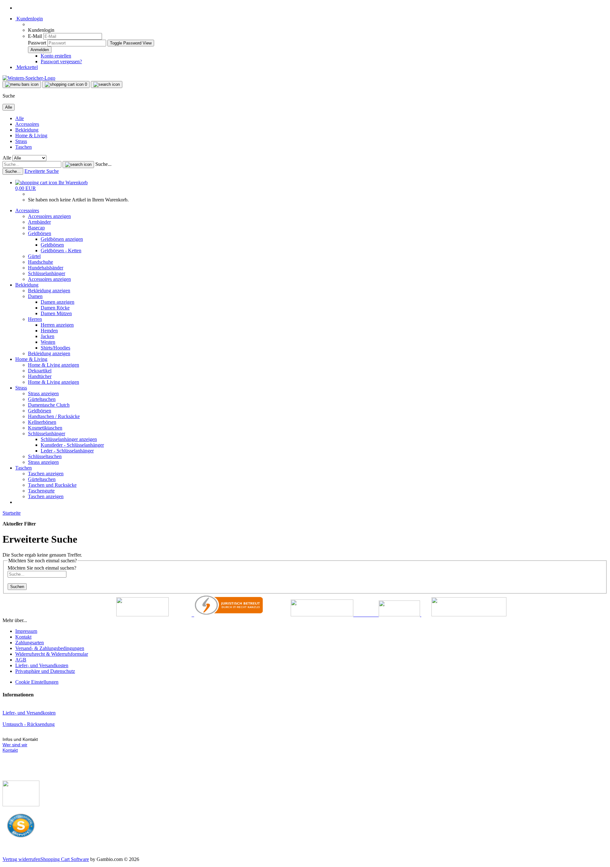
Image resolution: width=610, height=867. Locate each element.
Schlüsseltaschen (45, 456)
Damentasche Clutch (49, 405)
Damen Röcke (55, 307)
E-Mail (35, 36)
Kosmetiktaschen (45, 427)
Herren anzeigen (57, 325)
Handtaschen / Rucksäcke (54, 416)
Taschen (23, 147)
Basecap (36, 227)
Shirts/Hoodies (55, 347)
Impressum (26, 631)
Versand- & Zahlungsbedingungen (49, 648)
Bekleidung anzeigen (49, 290)
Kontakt (23, 637)
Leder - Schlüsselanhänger (67, 450)
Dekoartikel (39, 370)
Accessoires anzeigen (49, 216)
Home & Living (31, 135)
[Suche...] (78, 164)
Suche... (103, 164)
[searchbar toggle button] (106, 84)
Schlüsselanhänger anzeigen (69, 439)
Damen (35, 296)
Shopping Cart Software (64, 859)
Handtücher (39, 376)
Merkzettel (26, 67)
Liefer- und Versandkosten (41, 665)
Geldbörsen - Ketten (61, 250)
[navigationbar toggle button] (22, 84)
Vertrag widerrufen (21, 859)
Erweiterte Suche (41, 171)
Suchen (17, 586)
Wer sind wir (15, 744)
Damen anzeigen (57, 302)
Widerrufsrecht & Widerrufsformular (51, 654)
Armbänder (39, 222)
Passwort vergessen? (61, 61)
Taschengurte (41, 490)
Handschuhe (40, 262)
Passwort (37, 42)
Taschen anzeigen (46, 473)
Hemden (49, 330)
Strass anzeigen (43, 393)
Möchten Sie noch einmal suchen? (42, 568)
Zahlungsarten (29, 642)
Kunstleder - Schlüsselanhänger (72, 445)
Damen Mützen (56, 313)
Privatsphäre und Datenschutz (45, 671)
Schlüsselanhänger (46, 273)
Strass (21, 141)
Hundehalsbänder (45, 267)
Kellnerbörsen (42, 422)
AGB (20, 659)
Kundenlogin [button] (29, 18)
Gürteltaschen (42, 399)
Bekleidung (26, 129)
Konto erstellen (56, 55)
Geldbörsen (39, 233)
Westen (48, 342)
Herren (35, 319)
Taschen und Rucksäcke (52, 485)
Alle (19, 118)
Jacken (47, 336)
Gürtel (34, 256)
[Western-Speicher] (29, 78)
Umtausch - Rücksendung (29, 724)
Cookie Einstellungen (36, 682)
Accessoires (27, 124)
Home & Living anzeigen (53, 365)
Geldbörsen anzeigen (62, 239)
